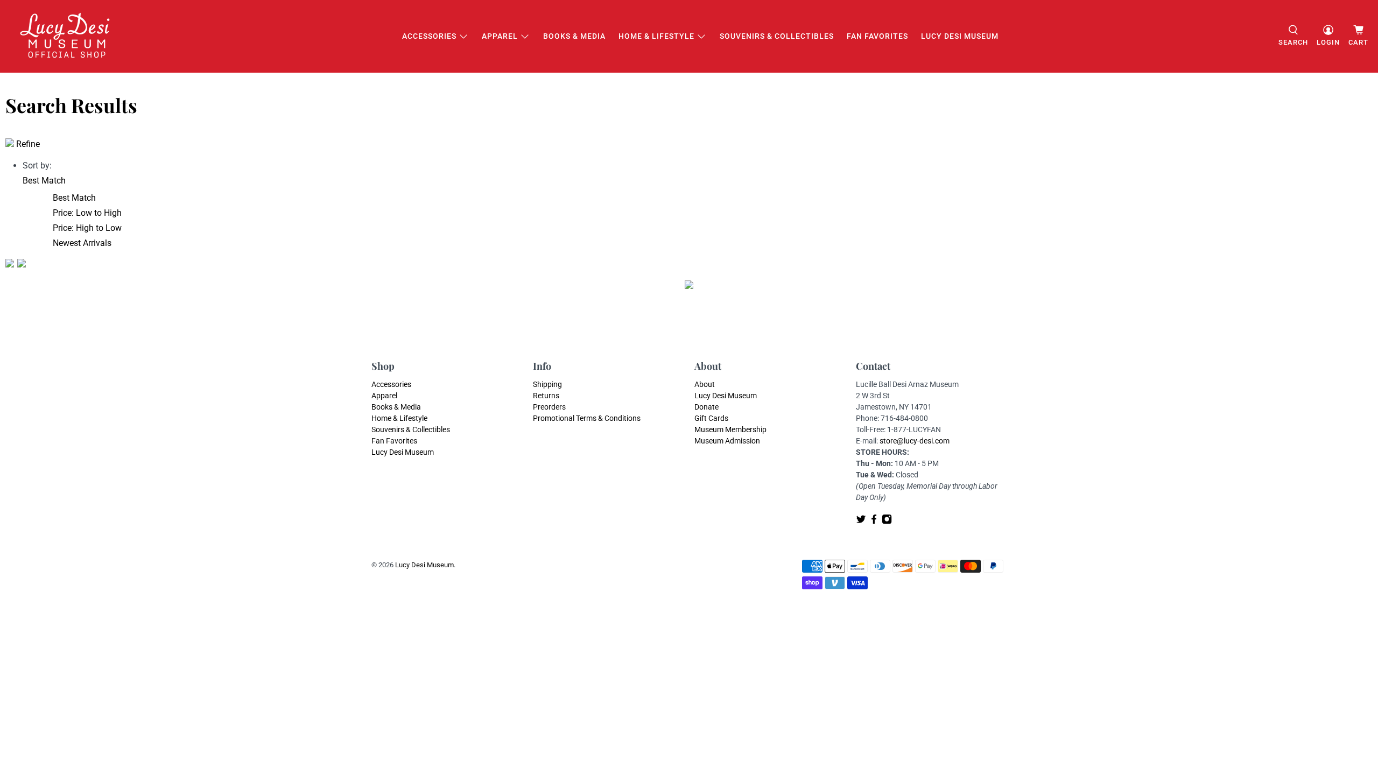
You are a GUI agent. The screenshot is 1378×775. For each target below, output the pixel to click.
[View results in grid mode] (11, 264)
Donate (706, 407)
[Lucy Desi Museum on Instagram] (887, 521)
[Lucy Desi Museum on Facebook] (874, 521)
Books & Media (574, 36)
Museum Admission (727, 440)
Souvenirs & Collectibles (777, 36)
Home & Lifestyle (656, 36)
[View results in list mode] (21, 264)
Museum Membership (730, 429)
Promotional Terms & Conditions (587, 418)
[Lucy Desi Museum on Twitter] (861, 521)
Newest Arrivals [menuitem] (82, 243)
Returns (546, 395)
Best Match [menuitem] (74, 198)
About (704, 384)
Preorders (549, 407)
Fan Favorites (877, 36)
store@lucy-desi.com (915, 440)
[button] (44, 180)
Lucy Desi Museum (960, 36)
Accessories (429, 36)
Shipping (547, 384)
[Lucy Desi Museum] (65, 36)
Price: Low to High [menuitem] (87, 213)
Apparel (500, 36)
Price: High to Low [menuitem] (87, 228)
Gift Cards (711, 418)
